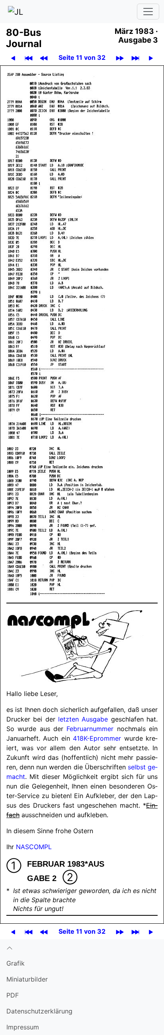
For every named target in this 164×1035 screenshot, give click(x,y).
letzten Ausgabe (83, 719)
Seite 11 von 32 (82, 57)
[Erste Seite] (28, 57)
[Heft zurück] (44, 57)
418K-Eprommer (97, 738)
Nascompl (34, 847)
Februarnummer (89, 729)
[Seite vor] (151, 57)
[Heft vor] (120, 57)
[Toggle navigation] (148, 12)
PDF (12, 995)
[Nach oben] (82, 947)
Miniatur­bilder (27, 979)
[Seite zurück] (13, 57)
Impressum (22, 1027)
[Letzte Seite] (135, 57)
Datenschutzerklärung (39, 1011)
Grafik (15, 963)
